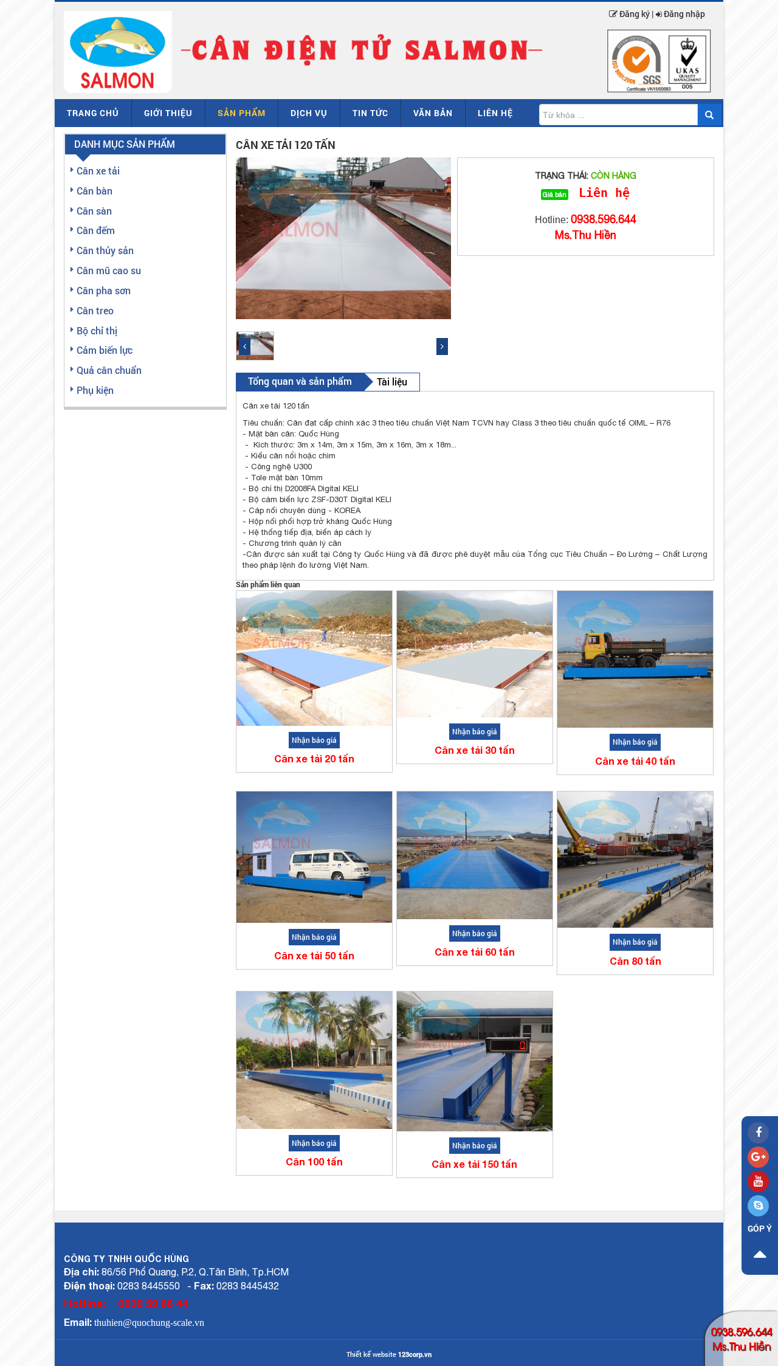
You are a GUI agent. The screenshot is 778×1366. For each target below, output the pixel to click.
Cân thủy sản (105, 250)
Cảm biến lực (105, 349)
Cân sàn (94, 210)
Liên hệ (495, 113)
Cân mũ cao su (109, 270)
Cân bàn (94, 190)
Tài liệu (392, 381)
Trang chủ (93, 113)
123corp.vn (415, 1354)
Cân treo (95, 310)
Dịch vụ (309, 113)
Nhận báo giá (314, 740)
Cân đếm (96, 230)
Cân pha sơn (104, 290)
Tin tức (370, 113)
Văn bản (433, 113)
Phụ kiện (95, 390)
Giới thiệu (168, 113)
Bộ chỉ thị (97, 330)
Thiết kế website (371, 1354)
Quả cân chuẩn (109, 370)
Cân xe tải (98, 170)
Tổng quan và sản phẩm (300, 380)
